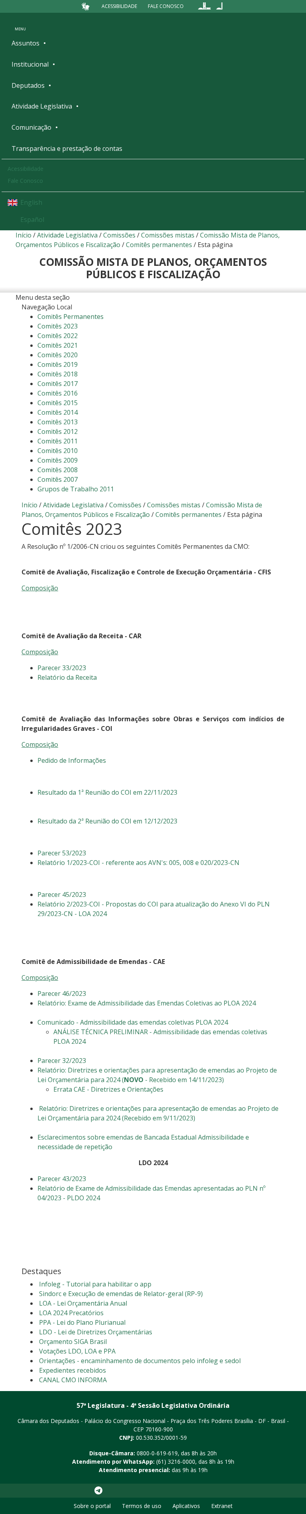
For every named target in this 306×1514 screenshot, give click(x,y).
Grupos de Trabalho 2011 (75, 489)
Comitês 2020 (57, 354)
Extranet (222, 1506)
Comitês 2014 (57, 412)
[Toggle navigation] (20, 23)
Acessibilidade (119, 6)
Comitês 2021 (57, 345)
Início (23, 235)
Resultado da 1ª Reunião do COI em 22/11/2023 (107, 792)
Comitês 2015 (57, 402)
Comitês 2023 (57, 326)
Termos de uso (141, 1506)
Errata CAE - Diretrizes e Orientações (108, 1089)
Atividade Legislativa (42, 106)
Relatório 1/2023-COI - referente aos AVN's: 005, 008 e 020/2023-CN (138, 862)
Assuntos (25, 43)
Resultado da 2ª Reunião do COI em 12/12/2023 (107, 821)
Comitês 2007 (57, 479)
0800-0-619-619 (157, 1453)
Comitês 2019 (57, 364)
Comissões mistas (167, 235)
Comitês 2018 (57, 374)
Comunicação (31, 127)
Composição (40, 588)
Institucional (30, 64)
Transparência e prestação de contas (67, 148)
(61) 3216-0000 (175, 1461)
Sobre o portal (92, 1506)
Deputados (28, 85)
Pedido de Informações (71, 760)
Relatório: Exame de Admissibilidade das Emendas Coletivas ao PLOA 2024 (146, 1003)
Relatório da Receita (67, 677)
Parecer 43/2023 (61, 1178)
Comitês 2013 (57, 422)
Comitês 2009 (57, 460)
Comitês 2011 (57, 441)
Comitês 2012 (57, 431)
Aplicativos (186, 1506)
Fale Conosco (166, 6)
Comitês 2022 (57, 335)
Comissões (119, 235)
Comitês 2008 (57, 469)
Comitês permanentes (159, 244)
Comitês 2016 (57, 393)
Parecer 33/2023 (61, 667)
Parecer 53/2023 (61, 853)
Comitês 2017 (57, 383)
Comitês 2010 (57, 450)
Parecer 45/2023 (61, 894)
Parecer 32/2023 (61, 1060)
